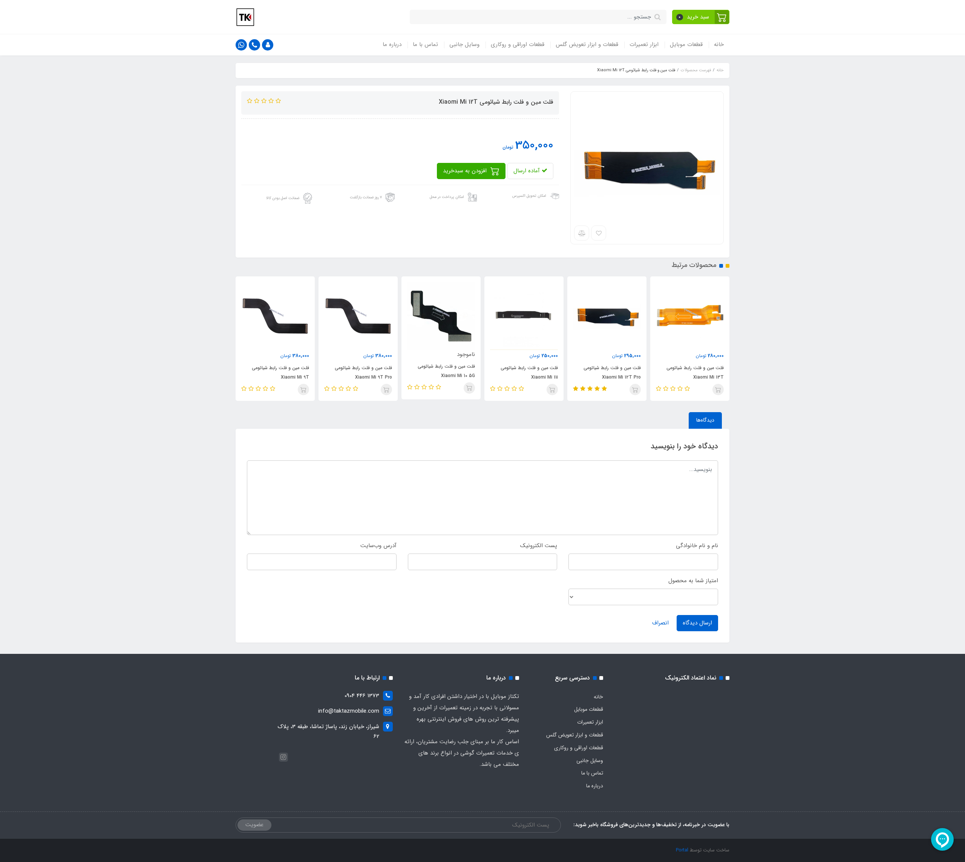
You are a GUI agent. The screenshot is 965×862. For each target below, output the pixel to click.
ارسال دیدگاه (697, 622)
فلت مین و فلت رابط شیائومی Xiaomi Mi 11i (529, 372)
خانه (719, 44)
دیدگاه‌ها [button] (705, 420)
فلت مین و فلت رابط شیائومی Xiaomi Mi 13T (695, 372)
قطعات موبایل (686, 44)
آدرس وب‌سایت (378, 545)
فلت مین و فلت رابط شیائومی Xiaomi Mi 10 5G (446, 371)
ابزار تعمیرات (644, 44)
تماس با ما (425, 44)
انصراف (660, 622)
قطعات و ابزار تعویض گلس (587, 44)
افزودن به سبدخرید (466, 170)
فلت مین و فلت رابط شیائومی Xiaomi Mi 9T (280, 372)
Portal (682, 850)
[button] (701, 17)
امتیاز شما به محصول (693, 580)
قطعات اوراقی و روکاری (517, 44)
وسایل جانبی (464, 44)
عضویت (254, 824)
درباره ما (392, 44)
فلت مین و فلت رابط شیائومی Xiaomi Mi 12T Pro (612, 372)
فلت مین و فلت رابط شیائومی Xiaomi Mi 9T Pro (363, 372)
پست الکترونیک (538, 545)
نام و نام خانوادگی (697, 545)
